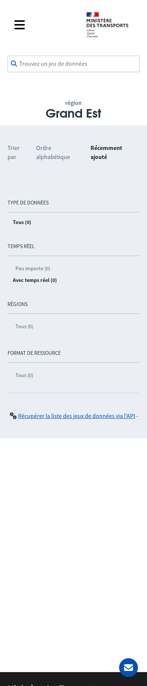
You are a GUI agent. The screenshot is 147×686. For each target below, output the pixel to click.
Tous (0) (24, 326)
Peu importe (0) (32, 268)
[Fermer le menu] (44, 25)
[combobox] (73, 64)
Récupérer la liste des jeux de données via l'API (76, 415)
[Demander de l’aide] (128, 667)
